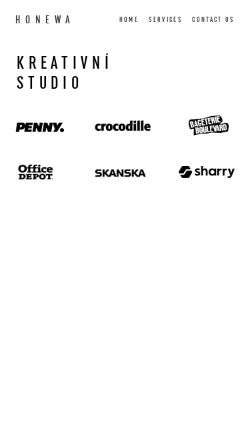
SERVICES (165, 19)
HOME (129, 19)
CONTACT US (213, 19)
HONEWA (45, 20)
